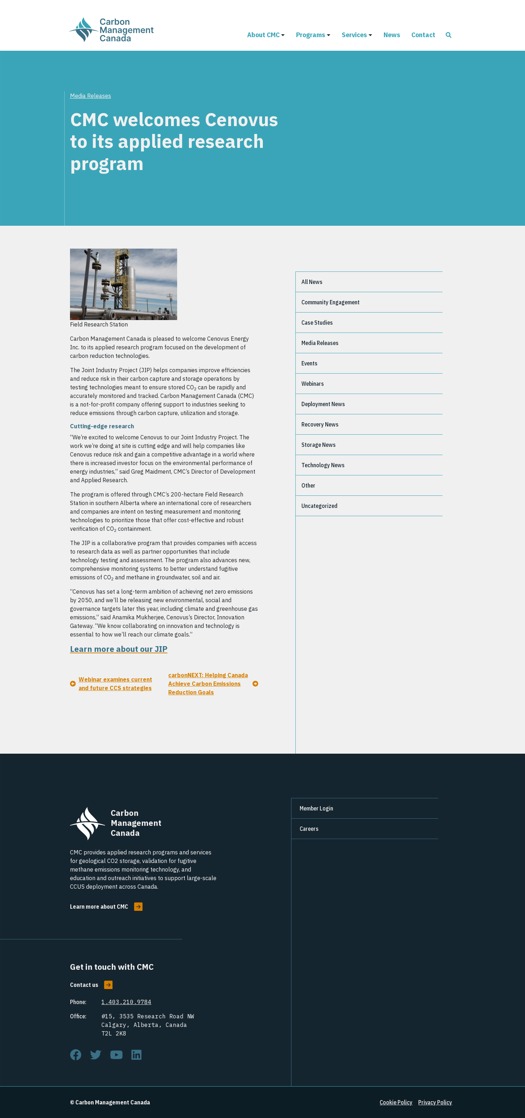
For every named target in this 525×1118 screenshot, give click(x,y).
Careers (309, 828)
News (392, 34)
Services (354, 34)
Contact (423, 34)
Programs (310, 34)
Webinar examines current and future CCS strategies (115, 684)
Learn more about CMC (99, 906)
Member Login (316, 808)
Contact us (84, 984)
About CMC (263, 34)
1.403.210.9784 (126, 1001)
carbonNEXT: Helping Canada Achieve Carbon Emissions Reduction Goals (208, 684)
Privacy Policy (435, 1102)
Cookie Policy (396, 1102)
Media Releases (90, 95)
